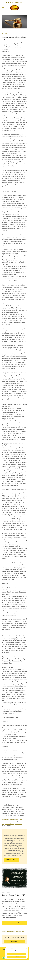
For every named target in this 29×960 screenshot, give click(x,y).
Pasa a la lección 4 (14, 923)
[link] (14, 8)
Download (14, 941)
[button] (4, 7)
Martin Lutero (11, 859)
